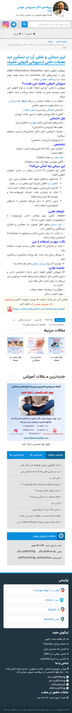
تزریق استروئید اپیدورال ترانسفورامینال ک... (39, 484)
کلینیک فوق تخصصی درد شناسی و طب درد (34, 11)
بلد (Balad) (54, 610)
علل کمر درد (54, 478)
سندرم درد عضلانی (24, 320)
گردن (11, 101)
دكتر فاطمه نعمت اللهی (55, 639)
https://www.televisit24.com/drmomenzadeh (39, 309)
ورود (16, 34)
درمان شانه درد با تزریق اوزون (46, 510)
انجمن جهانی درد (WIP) (55, 654)
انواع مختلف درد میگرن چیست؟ (45, 497)
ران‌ (32, 101)
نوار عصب (58, 157)
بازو (25, 101)
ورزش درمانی (38, 264)
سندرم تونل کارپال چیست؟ (47, 491)
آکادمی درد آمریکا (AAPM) (53, 659)
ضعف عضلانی (46, 79)
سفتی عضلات (29, 110)
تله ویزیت (37, 320)
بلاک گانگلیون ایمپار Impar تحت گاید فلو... (39, 465)
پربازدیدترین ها (17, 455)
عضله (50, 41)
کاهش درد (53, 184)
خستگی (50, 110)
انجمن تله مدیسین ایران (55, 649)
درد (14, 320)
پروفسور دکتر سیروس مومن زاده (34, 324)
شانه (18, 101)
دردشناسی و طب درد (56, 324)
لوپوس (33, 123)
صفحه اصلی (61, 41)
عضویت (28, 34)
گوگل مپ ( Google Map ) (46, 591)
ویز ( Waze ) (51, 600)
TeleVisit (48, 320)
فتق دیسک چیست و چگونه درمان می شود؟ (39, 516)
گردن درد (55, 503)
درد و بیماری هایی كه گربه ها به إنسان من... (39, 472)
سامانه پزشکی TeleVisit (54, 644)
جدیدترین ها (36, 455)
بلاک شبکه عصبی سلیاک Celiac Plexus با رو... (37, 522)
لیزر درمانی (56, 225)
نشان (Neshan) (55, 619)
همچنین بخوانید (55, 455)
